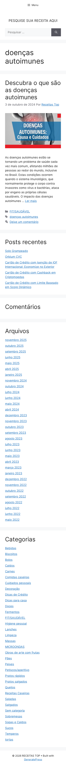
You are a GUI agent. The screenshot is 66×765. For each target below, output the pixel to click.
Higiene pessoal (16, 623)
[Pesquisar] (56, 32)
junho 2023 (12, 450)
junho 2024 (12, 398)
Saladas (10, 699)
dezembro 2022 (16, 479)
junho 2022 (12, 514)
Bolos (9, 560)
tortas (9, 739)
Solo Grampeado (16, 251)
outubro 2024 (14, 386)
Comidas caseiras (17, 577)
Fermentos (12, 612)
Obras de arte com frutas (22, 652)
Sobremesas (13, 716)
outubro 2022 (14, 490)
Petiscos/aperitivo (17, 670)
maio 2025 (12, 363)
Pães (8, 658)
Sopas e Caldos (15, 722)
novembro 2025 (16, 340)
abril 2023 (12, 461)
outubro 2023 (14, 427)
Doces (9, 606)
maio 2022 (12, 519)
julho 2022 (12, 508)
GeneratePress (33, 759)
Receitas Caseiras (17, 693)
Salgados (11, 704)
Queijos (10, 687)
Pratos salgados (16, 681)
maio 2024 (12, 403)
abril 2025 (12, 369)
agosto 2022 (13, 502)
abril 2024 (12, 409)
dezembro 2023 (16, 415)
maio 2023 (12, 456)
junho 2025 (12, 357)
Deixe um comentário (24, 222)
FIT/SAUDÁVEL (20, 211)
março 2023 (13, 467)
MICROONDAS (15, 647)
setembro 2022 (15, 496)
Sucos (9, 728)
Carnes (10, 571)
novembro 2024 (16, 380)
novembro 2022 (16, 485)
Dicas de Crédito (16, 594)
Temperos (12, 733)
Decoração (12, 589)
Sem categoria (15, 710)
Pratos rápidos (15, 675)
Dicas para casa (16, 600)
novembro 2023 (16, 421)
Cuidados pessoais (18, 583)
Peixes (9, 664)
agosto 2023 (13, 438)
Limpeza (11, 635)
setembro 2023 (15, 432)
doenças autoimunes (24, 216)
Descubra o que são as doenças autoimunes (33, 90)
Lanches (11, 629)
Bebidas (10, 548)
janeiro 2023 (13, 473)
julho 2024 (12, 392)
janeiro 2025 (13, 374)
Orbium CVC (13, 256)
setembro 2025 (15, 351)
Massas (10, 641)
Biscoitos (11, 554)
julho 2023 (12, 444)
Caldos (10, 565)
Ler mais (31, 201)
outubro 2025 (14, 345)
